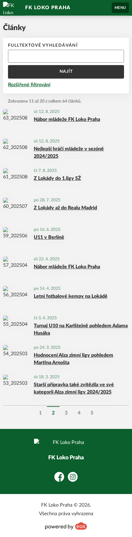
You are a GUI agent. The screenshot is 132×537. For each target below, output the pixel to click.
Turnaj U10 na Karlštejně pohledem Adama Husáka (81, 329)
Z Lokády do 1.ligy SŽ (57, 178)
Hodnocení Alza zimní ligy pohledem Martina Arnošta (73, 359)
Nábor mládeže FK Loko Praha (67, 119)
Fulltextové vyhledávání (43, 45)
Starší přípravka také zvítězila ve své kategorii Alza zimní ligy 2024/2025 (74, 388)
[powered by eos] (66, 526)
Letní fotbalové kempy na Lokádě (70, 296)
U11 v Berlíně (49, 237)
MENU (120, 8)
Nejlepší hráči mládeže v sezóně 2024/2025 (69, 152)
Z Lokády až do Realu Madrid (65, 207)
